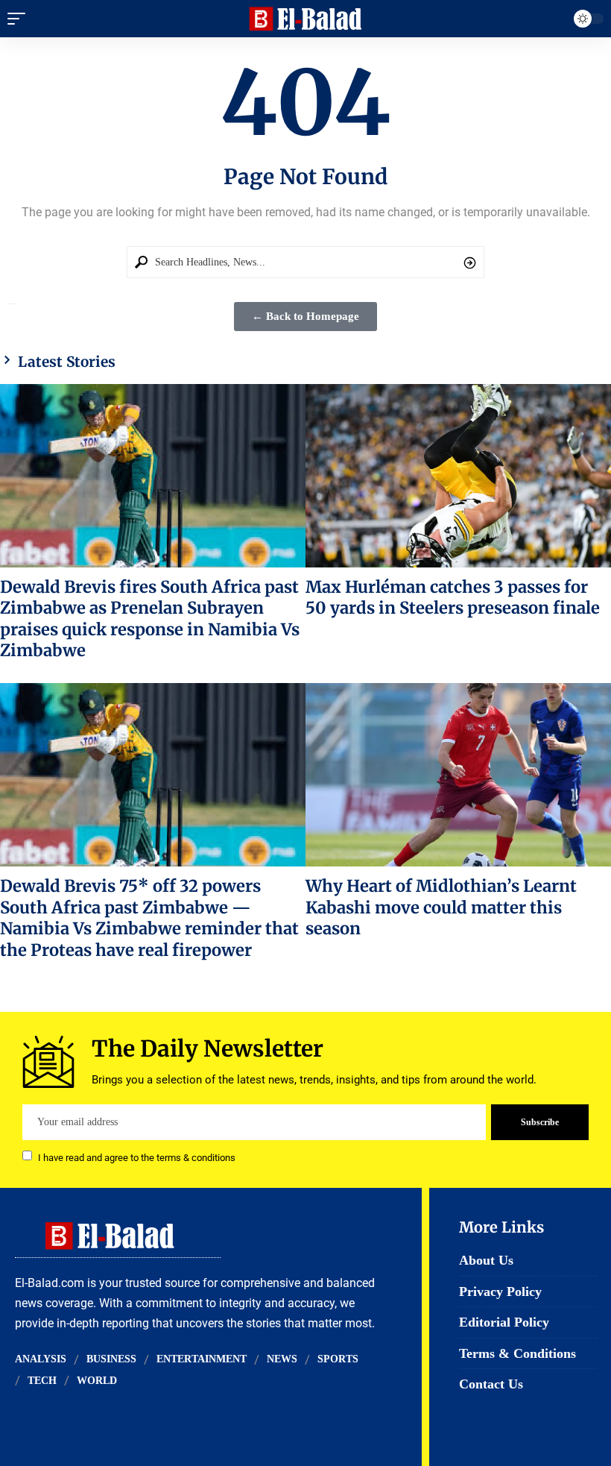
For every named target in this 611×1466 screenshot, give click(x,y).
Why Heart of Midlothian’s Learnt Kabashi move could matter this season (441, 907)
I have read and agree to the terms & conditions (136, 1157)
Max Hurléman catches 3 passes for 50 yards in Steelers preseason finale (453, 597)
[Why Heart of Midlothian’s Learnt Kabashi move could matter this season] (458, 774)
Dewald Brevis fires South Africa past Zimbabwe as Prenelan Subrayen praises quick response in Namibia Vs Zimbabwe (150, 618)
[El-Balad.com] (306, 18)
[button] (20, 19)
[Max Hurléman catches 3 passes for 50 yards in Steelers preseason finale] (458, 475)
